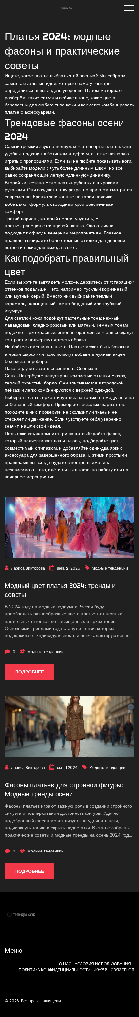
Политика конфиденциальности (55, 969)
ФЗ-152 (100, 969)
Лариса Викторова (28, 568)
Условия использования (103, 964)
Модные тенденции (110, 568)
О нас (65, 964)
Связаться (122, 969)
